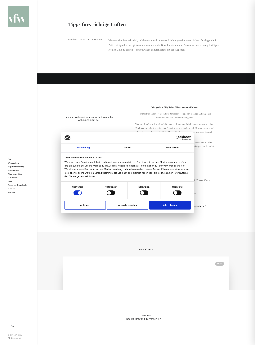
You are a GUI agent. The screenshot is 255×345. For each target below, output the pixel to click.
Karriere (11, 189)
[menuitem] (18, 159)
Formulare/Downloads (17, 185)
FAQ (10, 181)
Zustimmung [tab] (83, 147)
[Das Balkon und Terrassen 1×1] (146, 317)
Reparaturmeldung (16, 167)
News (10, 159)
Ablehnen (85, 205)
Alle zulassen (170, 205)
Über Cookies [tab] (172, 147)
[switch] (111, 192)
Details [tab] (127, 147)
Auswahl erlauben (127, 205)
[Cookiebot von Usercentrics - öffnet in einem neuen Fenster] (178, 137)
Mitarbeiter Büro (15, 174)
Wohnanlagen (13, 163)
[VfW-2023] (18, 16)
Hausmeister (13, 178)
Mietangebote (13, 170)
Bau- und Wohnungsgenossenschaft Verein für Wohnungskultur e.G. (89, 118)
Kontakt (11, 192)
